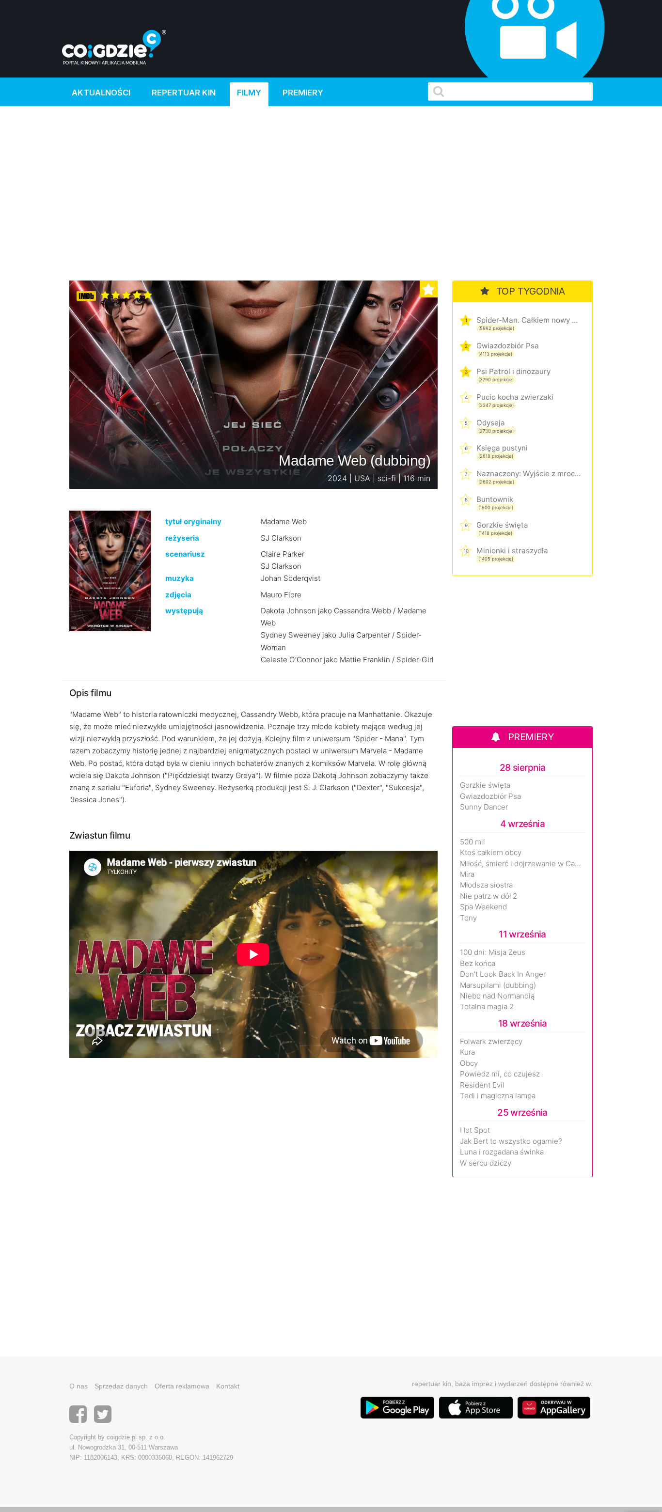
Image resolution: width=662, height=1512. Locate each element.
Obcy (469, 1063)
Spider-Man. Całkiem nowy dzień (528, 320)
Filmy (249, 92)
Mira (467, 874)
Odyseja (490, 422)
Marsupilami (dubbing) (498, 985)
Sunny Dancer (484, 807)
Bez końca (477, 963)
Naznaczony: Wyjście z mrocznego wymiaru (528, 473)
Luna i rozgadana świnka (502, 1152)
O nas (78, 1386)
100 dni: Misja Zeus (492, 952)
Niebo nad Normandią (497, 996)
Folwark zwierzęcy (491, 1041)
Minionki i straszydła (512, 550)
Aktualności (101, 92)
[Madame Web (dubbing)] (110, 570)
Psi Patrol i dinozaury (513, 371)
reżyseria (182, 538)
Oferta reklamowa (182, 1386)
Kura (467, 1052)
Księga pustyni (502, 447)
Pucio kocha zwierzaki (514, 397)
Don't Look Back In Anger (503, 974)
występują (184, 610)
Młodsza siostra (486, 885)
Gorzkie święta (502, 525)
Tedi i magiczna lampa (498, 1095)
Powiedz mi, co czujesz (500, 1074)
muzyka (179, 578)
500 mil (472, 842)
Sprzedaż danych (121, 1386)
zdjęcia (178, 594)
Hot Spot (475, 1130)
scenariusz (185, 554)
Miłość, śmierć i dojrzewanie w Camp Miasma (522, 863)
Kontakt (227, 1386)
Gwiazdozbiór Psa (507, 345)
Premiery (303, 92)
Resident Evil (482, 1085)
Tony (468, 918)
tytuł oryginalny (193, 521)
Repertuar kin (184, 92)
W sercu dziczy (485, 1163)
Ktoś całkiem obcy (490, 852)
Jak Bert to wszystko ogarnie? (511, 1141)
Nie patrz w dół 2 (488, 896)
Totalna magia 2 (487, 1006)
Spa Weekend (483, 907)
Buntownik (494, 499)
